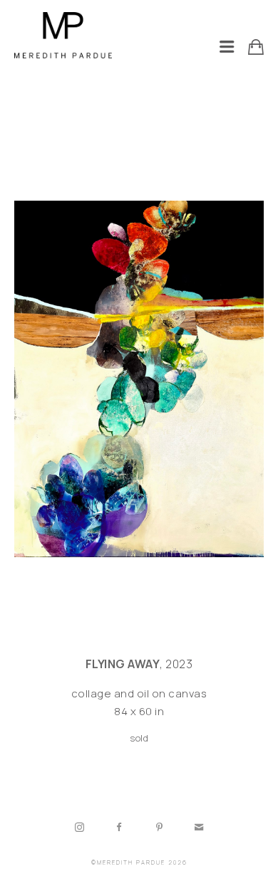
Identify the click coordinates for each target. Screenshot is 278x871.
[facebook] (119, 827)
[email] (199, 827)
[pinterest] (159, 827)
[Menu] (227, 47)
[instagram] (79, 827)
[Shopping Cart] (256, 47)
